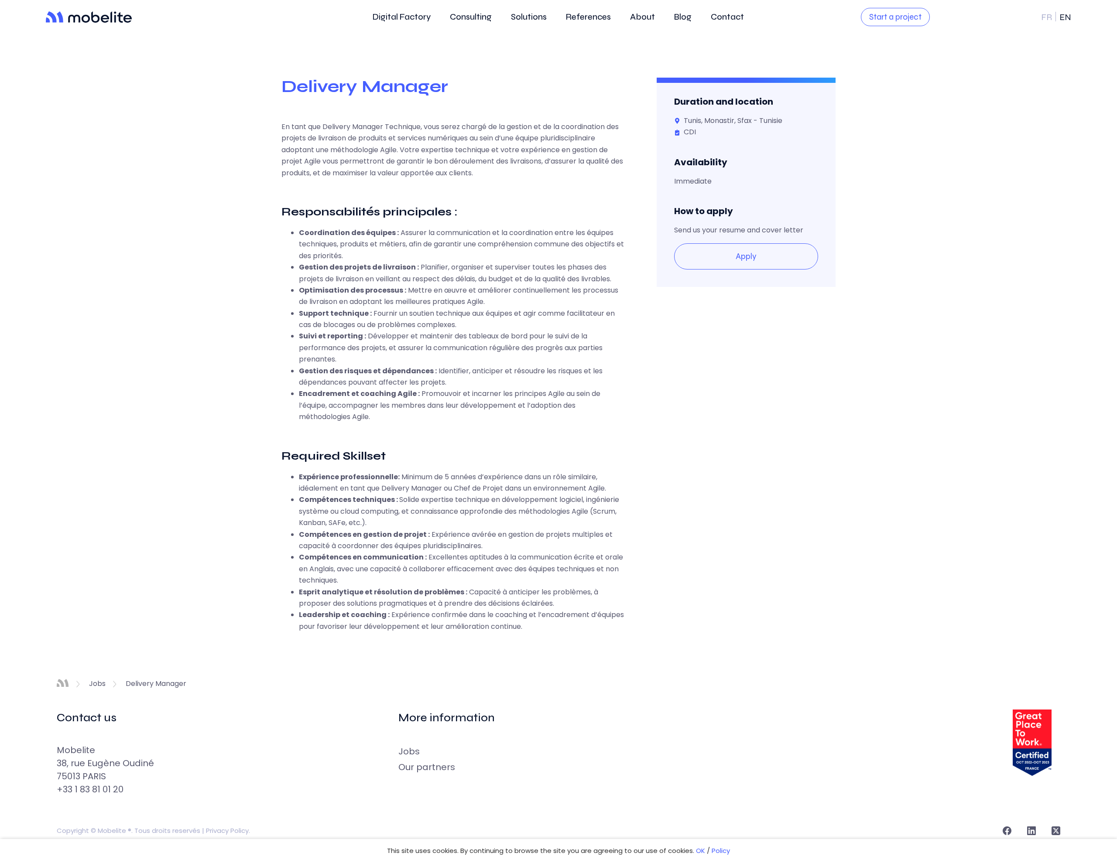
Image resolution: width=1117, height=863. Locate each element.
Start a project (895, 17)
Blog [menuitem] (683, 16)
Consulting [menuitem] (471, 16)
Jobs (409, 751)
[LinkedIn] (1031, 830)
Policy (721, 850)
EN (1065, 17)
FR (1047, 17)
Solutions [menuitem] (529, 16)
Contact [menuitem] (727, 16)
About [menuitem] (642, 16)
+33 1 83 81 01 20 (90, 789)
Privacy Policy (227, 830)
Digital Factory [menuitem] (402, 16)
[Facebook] (1007, 830)
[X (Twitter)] (1056, 830)
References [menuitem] (588, 16)
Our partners (426, 767)
